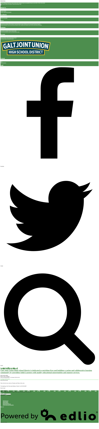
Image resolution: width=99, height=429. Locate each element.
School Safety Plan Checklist (16, 3)
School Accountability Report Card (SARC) (30, 3)
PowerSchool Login (6, 31)
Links (4, 4)
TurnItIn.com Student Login (26, 24)
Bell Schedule (8, 12)
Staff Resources (3, 62)
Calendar (2, 11)
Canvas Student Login (25, 23)
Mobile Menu (2, 0)
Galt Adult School (10, 38)
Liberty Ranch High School (11, 37)
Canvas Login (13, 30)
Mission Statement (3, 3)
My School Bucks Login (14, 31)
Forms (9, 24)
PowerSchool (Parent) (7, 403)
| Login (3, 393)
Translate (9, 395)
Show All (2, 406)
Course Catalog (3, 12)
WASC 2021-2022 (41, 3)
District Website (3, 37)
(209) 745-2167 (20, 391)
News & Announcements (5, 377)
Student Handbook (3, 24)
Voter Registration (17, 23)
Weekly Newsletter (8, 4)
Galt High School (3, 38)
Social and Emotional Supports (34, 23)
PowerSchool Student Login (15, 24)
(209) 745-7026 (28, 391)
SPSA (5, 11)
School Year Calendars (4, 23)
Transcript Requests (15, 4)
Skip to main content (4, 375)
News (1, 4)
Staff (20, 4)
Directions (9, 3)
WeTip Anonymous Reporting (36, 24)
